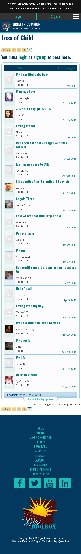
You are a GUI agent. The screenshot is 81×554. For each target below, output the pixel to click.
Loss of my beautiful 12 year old (38, 216)
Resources (40, 446)
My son (21, 250)
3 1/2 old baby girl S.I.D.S (33, 108)
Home (41, 428)
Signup (55, 16)
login (23, 57)
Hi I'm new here (26, 374)
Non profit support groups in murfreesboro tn (46, 269)
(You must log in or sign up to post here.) (56, 404)
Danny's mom (25, 233)
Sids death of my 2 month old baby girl (43, 181)
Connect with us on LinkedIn (65, 483)
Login (18, 16)
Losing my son (26, 126)
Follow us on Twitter (35, 483)
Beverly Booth (24, 295)
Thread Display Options (40, 399)
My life (20, 357)
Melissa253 (22, 312)
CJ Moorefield (24, 381)
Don (18, 346)
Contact (40, 456)
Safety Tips (41, 451)
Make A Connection (41, 437)
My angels (23, 340)
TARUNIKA (22, 170)
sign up (39, 57)
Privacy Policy (40, 474)
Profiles (41, 442)
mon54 (20, 115)
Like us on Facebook (19, 483)
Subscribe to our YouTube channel (50, 483)
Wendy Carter (24, 187)
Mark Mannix (23, 277)
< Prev (6, 50)
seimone (21, 222)
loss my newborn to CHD (33, 164)
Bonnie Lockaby (25, 329)
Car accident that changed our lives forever (41, 145)
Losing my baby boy (29, 306)
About (40, 433)
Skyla (19, 132)
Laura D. (20, 364)
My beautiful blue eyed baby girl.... (40, 323)
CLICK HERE (48, 8)
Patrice (20, 80)
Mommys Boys (25, 91)
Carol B (20, 239)
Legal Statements (40, 469)
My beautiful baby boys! (32, 74)
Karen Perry (23, 205)
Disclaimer (40, 465)
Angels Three (25, 198)
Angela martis (24, 256)
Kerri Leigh (22, 98)
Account (40, 460)
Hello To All (24, 288)
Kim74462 (21, 153)
